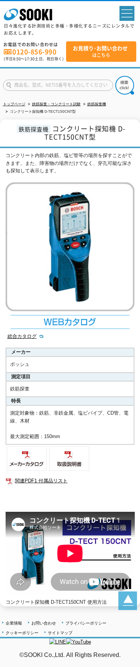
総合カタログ (22, 336)
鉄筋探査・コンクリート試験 (56, 104)
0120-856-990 (34, 51)
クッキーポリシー (22, 633)
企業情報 (14, 623)
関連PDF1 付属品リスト (41, 481)
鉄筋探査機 (96, 104)
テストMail (125, 663)
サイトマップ (60, 633)
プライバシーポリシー (85, 623)
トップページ (14, 104)
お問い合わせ (43, 623)
